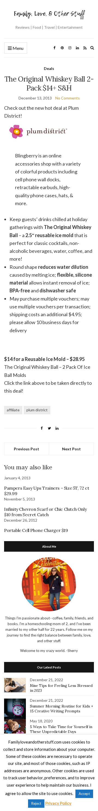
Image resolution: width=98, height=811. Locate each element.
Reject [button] (36, 803)
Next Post (71, 449)
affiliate (13, 410)
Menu (17, 48)
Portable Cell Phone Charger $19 (36, 530)
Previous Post (26, 449)
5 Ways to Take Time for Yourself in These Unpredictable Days (61, 729)
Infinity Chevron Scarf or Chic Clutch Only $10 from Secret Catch (45, 511)
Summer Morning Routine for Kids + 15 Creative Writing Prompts (61, 708)
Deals (49, 68)
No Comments (67, 98)
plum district (37, 410)
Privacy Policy (58, 803)
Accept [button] (84, 793)
